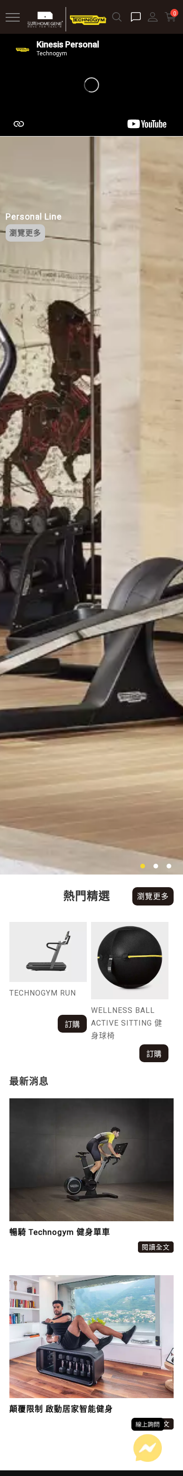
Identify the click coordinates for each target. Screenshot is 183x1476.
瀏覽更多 (25, 232)
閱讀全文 (156, 1247)
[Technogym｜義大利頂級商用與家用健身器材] (67, 18)
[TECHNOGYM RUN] (48, 952)
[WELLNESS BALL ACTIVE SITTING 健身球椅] (129, 960)
